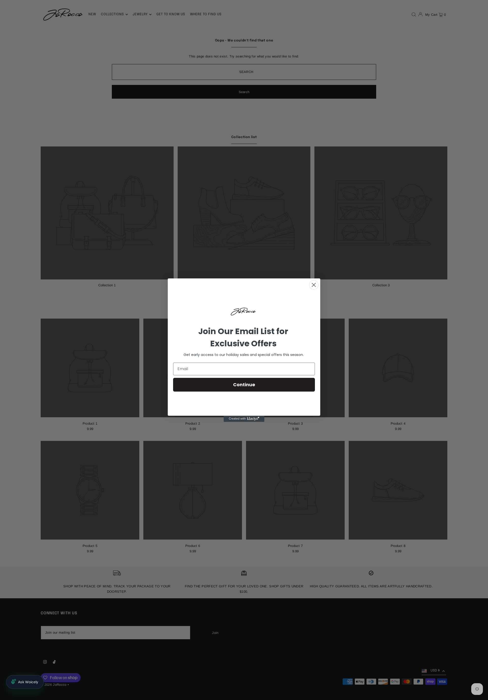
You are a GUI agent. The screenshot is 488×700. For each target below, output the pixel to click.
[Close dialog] (313, 284)
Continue (244, 384)
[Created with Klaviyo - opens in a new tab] (244, 419)
